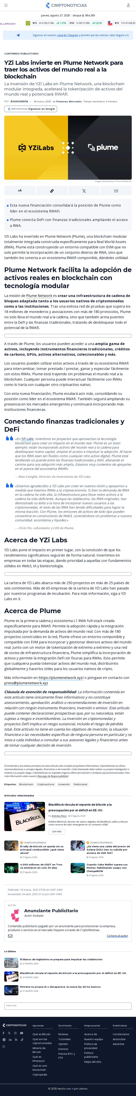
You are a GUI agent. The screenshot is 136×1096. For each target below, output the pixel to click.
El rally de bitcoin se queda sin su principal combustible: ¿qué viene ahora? (42, 849)
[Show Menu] (5, 5)
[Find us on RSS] (16, 1040)
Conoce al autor (117, 936)
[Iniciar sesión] (128, 5)
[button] (68, 190)
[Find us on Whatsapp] (4, 1046)
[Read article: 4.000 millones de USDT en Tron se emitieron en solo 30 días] (11, 868)
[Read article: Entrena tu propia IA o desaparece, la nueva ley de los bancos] (11, 990)
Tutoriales (64, 1039)
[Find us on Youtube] (21, 1033)
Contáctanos (121, 1034)
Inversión (64, 784)
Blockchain (26, 784)
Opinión (63, 1044)
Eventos (63, 1049)
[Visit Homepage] (66, 5)
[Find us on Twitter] (9, 1033)
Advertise (118, 1044)
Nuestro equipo (93, 1039)
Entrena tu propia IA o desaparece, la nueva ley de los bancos (60, 986)
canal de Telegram (67, 35)
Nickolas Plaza (59, 816)
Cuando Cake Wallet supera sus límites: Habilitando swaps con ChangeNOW (107, 867)
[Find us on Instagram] (15, 1033)
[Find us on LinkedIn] (10, 1040)
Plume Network (39, 295)
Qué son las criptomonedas (42, 1041)
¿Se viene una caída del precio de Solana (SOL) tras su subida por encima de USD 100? (108, 849)
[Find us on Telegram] (4, 1040)
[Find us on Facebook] (3, 1033)
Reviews (63, 1034)
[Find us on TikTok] (22, 1040)
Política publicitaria (91, 1055)
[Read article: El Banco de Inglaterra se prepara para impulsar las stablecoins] (11, 963)
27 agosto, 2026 (77, 816)
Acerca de (90, 1034)
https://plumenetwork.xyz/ (61, 677)
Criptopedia (40, 1074)
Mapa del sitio (92, 1062)
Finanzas (62, 101)
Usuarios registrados (35, 843)
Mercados (75, 101)
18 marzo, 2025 (42, 101)
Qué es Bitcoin (41, 1034)
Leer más (58, 831)
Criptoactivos (45, 784)
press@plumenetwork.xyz (26, 683)
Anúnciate (119, 1039)
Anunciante (19, 101)
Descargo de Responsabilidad (52, 776)
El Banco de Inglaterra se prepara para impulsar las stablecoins (61, 959)
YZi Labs (27, 439)
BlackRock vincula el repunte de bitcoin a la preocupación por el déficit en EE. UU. (73, 973)
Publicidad (80, 784)
